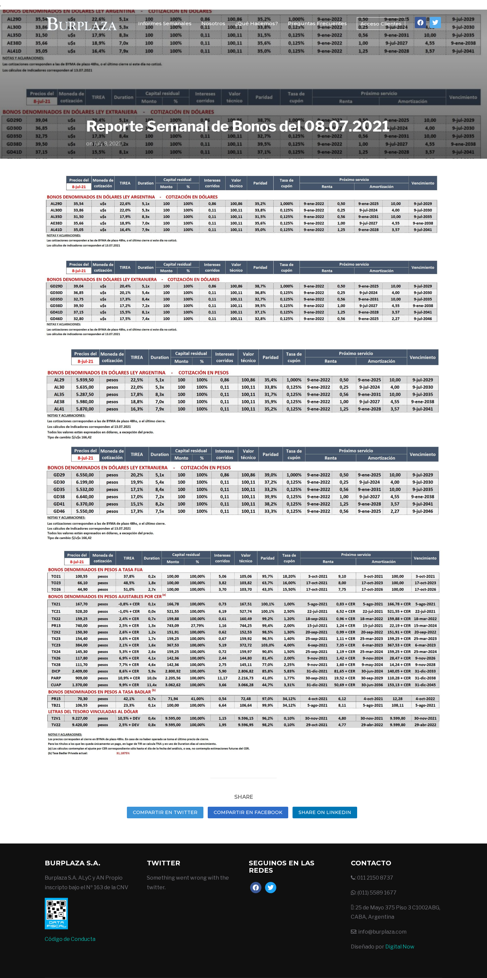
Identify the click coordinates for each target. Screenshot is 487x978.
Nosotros (213, 23)
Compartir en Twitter (165, 812)
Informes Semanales (164, 23)
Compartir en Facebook (248, 812)
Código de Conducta (70, 939)
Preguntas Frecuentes (317, 23)
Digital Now (399, 947)
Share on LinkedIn (324, 812)
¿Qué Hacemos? (256, 23)
